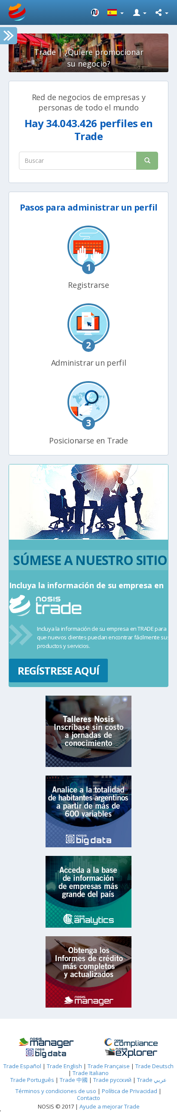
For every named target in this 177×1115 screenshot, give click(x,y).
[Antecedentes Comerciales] (46, 1043)
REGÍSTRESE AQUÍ (58, 670)
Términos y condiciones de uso (55, 1091)
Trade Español (22, 1066)
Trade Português (32, 1080)
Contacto (88, 1098)
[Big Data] (46, 1053)
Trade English (64, 1066)
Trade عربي (152, 1080)
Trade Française (109, 1066)
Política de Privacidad (130, 1091)
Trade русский (112, 1080)
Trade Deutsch (154, 1066)
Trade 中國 (74, 1080)
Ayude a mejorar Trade (109, 1106)
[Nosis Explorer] (131, 1053)
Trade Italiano (91, 1073)
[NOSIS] (95, 12)
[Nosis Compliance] (131, 1043)
